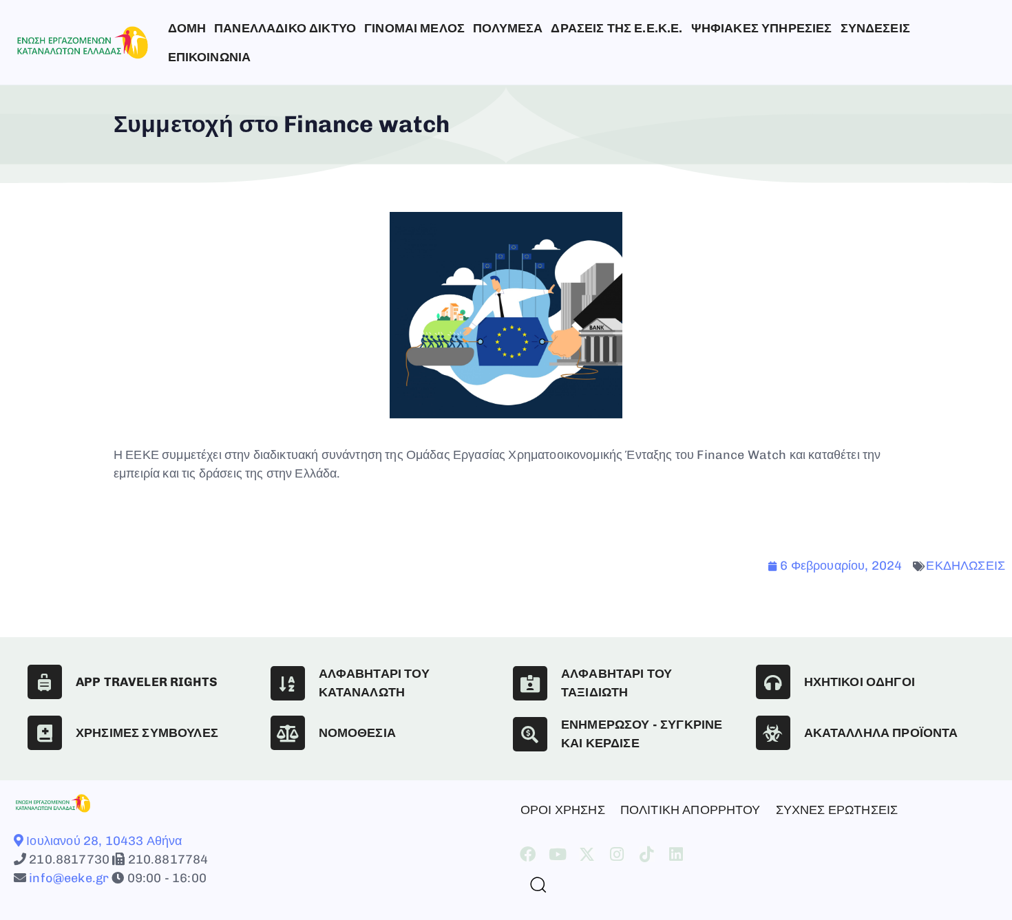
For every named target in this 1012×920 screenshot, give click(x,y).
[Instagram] (617, 854)
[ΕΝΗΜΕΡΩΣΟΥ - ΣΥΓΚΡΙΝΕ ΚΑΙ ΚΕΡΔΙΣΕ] (530, 734)
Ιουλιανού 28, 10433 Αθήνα (102, 840)
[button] (533, 884)
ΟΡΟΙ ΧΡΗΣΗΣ (562, 809)
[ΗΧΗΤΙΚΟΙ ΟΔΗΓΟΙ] (773, 682)
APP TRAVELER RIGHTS (147, 681)
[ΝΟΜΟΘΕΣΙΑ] (288, 733)
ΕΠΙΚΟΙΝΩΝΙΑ (209, 57)
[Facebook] (528, 854)
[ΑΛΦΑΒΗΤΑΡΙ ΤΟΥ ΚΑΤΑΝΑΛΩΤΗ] (288, 683)
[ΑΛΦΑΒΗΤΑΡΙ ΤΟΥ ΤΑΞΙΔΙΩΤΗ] (530, 683)
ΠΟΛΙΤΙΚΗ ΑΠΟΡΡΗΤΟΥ (690, 809)
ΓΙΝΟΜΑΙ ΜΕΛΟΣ (414, 28)
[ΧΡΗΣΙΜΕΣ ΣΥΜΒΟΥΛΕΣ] (45, 733)
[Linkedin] (676, 854)
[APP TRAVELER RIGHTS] (45, 682)
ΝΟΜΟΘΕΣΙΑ (357, 732)
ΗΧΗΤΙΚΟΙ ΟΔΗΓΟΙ (859, 681)
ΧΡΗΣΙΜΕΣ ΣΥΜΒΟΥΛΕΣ (147, 732)
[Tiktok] (647, 854)
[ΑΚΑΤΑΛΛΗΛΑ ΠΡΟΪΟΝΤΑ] (773, 733)
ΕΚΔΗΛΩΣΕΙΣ (965, 565)
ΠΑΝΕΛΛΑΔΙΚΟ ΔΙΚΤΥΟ (285, 28)
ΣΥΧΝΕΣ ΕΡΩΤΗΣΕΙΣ (837, 809)
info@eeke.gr (67, 878)
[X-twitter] (587, 854)
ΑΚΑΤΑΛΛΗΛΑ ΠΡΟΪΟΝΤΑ (881, 732)
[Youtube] (557, 854)
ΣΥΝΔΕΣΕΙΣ (875, 28)
